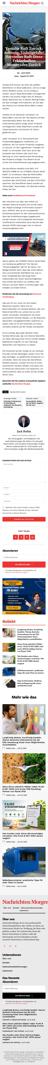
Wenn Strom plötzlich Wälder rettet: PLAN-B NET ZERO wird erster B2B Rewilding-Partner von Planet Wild (30, 648)
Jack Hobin (25, 73)
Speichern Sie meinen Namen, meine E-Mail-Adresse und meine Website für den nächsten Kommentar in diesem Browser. (21, 510)
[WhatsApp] (32, 537)
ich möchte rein (22, 564)
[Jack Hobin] (24, 421)
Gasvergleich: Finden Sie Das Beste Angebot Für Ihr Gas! (34, 403)
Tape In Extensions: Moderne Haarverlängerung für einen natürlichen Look (29, 683)
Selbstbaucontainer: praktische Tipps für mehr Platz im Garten (30, 671)
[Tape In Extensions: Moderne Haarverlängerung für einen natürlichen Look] (8, 683)
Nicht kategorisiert (24, 44)
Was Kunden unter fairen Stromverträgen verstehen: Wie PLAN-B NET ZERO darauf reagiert (30, 660)
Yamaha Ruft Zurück (17, 392)
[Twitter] (21, 537)
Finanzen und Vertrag (11, 1042)
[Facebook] (15, 537)
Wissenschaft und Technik (13, 1031)
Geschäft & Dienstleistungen (14, 1020)
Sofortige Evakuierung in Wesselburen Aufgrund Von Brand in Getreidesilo (13, 404)
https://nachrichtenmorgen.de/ (24, 435)
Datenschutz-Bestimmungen (16, 572)
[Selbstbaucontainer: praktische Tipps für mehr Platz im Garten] (8, 671)
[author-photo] (4, 748)
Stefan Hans (10, 748)
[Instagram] (10, 946)
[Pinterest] (26, 537)
